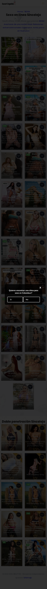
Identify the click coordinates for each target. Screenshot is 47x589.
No (27, 299)
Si (11, 299)
